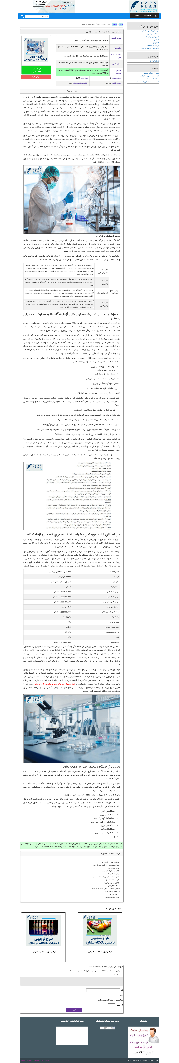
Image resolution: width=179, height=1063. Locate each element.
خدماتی (114, 24)
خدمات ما (147, 15)
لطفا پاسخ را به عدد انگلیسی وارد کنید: (110, 1000)
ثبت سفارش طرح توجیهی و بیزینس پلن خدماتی (54, 684)
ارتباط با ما (136, 15)
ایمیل (120, 995)
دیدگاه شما (118, 975)
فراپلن (155, 15)
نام (121, 990)
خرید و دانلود (36, 76)
